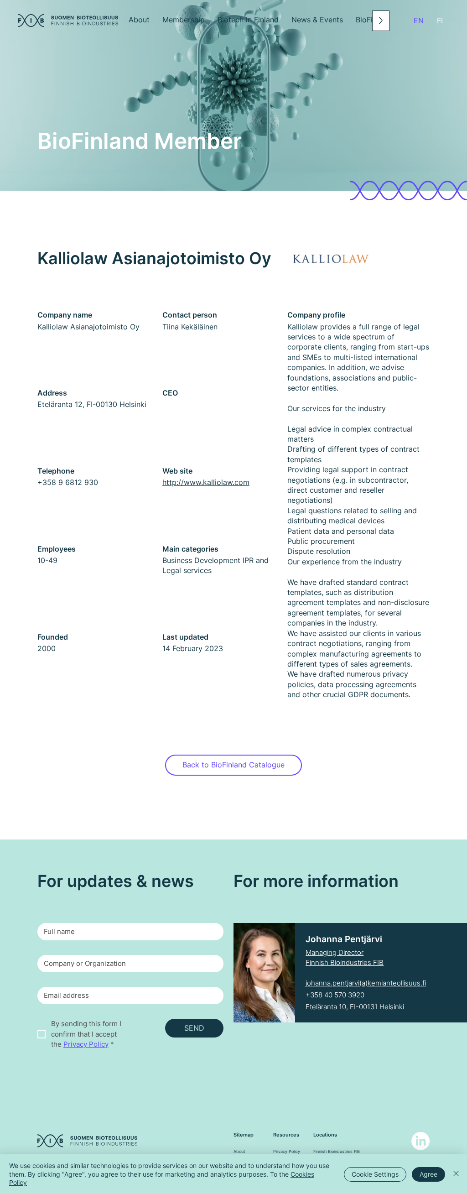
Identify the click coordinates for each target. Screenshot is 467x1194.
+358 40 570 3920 (335, 995)
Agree (428, 1174)
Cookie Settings (375, 1174)
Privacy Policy (286, 1151)
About (239, 1151)
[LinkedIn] (420, 1141)
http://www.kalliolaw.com (205, 482)
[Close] (456, 1174)
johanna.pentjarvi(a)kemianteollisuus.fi (366, 983)
